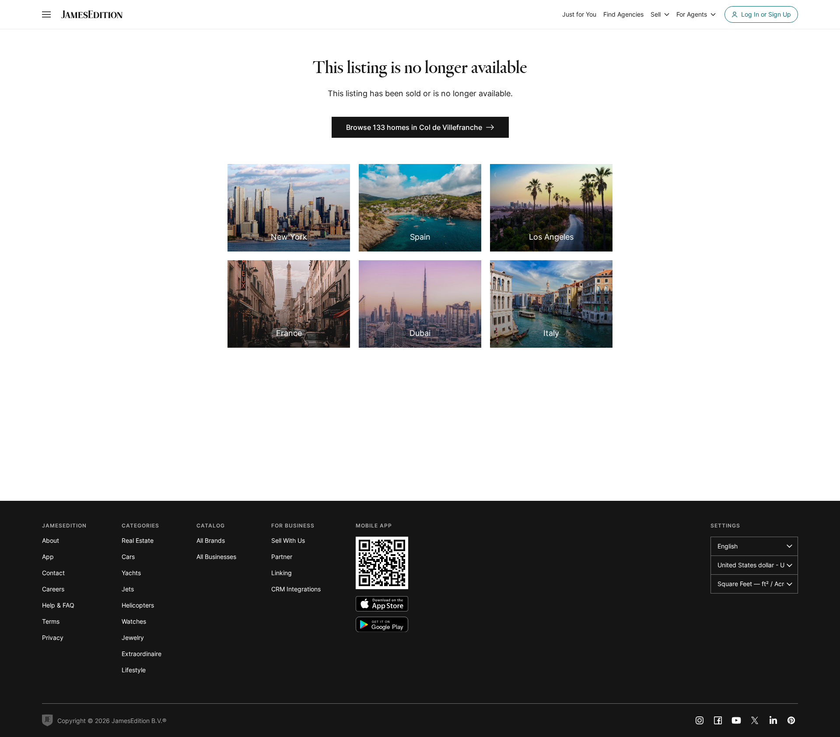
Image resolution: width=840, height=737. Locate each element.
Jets (128, 589)
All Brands (210, 540)
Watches (134, 621)
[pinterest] (791, 720)
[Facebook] (717, 720)
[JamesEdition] (92, 14)
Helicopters (138, 605)
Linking (281, 572)
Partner (281, 556)
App (48, 556)
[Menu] (46, 14)
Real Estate (138, 540)
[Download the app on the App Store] (382, 603)
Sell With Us (288, 540)
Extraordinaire (141, 653)
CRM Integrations (296, 589)
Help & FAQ (58, 605)
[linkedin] (773, 720)
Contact (53, 572)
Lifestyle (134, 670)
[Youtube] (736, 720)
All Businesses (216, 556)
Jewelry (133, 637)
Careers (53, 589)
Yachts (131, 572)
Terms (51, 621)
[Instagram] (699, 720)
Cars (128, 556)
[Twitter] (754, 720)
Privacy (52, 637)
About (50, 540)
